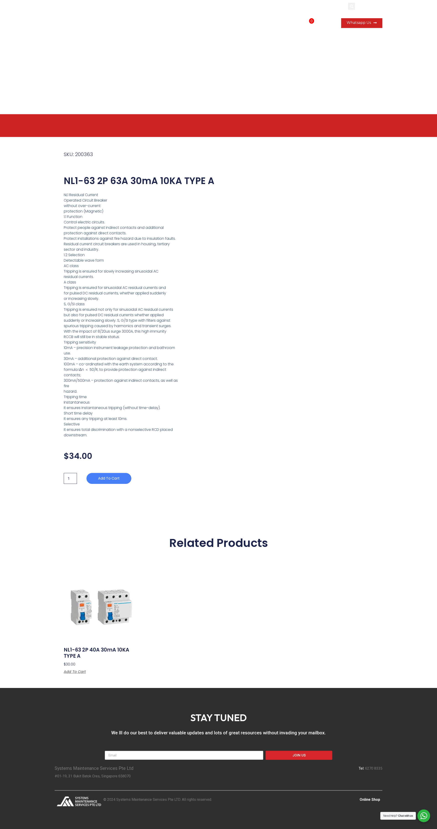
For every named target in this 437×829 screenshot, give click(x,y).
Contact (266, 23)
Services (186, 23)
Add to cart (109, 478)
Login (339, 6)
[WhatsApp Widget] (423, 815)
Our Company (214, 23)
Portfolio (243, 23)
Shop (287, 23)
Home (165, 23)
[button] (351, 6)
